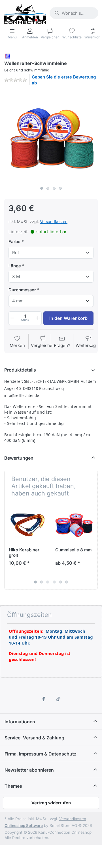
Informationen (20, 721)
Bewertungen (18, 458)
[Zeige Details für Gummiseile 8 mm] (74, 525)
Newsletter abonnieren (29, 770)
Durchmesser (22, 289)
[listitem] (51, 137)
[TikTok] (58, 699)
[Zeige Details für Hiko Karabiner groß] (27, 525)
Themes (13, 786)
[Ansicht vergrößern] (51, 137)
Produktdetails (20, 370)
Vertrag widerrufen (51, 802)
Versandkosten (53, 221)
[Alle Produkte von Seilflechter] (7, 55)
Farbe (14, 241)
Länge (14, 265)
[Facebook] (43, 699)
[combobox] (74, 13)
